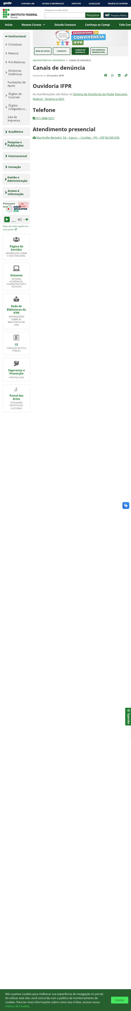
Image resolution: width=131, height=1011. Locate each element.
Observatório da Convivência (49, 60)
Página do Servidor (16, 247)
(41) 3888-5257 (44, 118)
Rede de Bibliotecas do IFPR (16, 309)
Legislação (94, 3)
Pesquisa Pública (119, 15)
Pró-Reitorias (16, 62)
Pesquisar (93, 15)
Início (8, 25)
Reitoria (13, 53)
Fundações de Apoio (17, 84)
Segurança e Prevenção (16, 371)
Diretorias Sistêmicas (15, 72)
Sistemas (16, 275)
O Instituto (15, 44)
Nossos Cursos (31, 25)
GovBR (7, 3)
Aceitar (119, 1000)
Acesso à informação (53, 3)
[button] (126, 75)
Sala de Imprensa (14, 118)
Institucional (17, 36)
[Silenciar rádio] (20, 219)
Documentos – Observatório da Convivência (99, 51)
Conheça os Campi (97, 25)
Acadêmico (15, 132)
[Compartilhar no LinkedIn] (120, 75)
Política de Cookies (17, 1006)
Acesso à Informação (16, 192)
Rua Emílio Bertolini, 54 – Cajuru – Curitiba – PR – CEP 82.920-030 (77, 138)
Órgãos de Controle (15, 95)
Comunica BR (27, 3)
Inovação (14, 167)
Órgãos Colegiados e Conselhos (16, 107)
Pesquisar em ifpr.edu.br (56, 10)
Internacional (17, 156)
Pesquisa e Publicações (16, 143)
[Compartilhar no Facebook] (106, 75)
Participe (76, 3)
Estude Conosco (65, 25)
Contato (61, 51)
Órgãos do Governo (118, 3)
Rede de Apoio (43, 51)
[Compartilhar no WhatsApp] (113, 75)
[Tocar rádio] (7, 219)
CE (16, 344)
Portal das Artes (16, 397)
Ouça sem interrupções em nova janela (15, 228)
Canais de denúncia (80, 51)
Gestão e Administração (17, 178)
